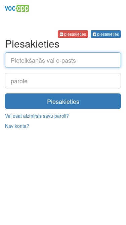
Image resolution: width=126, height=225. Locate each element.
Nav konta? (17, 125)
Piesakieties (63, 101)
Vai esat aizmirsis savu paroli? (37, 115)
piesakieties (107, 34)
